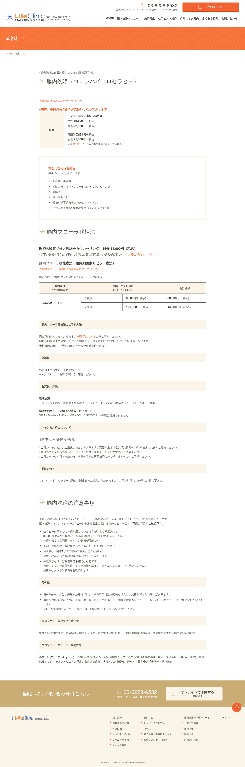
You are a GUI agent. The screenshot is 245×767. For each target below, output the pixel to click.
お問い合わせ (230, 18)
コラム (147, 728)
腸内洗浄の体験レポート (197, 717)
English (226, 717)
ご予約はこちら (214, 7)
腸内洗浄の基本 (120, 723)
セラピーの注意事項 (154, 723)
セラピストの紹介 (121, 734)
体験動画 (117, 728)
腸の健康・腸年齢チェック (158, 734)
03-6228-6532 (163, 5)
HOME (110, 18)
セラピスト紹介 (167, 18)
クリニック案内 (189, 18)
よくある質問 (210, 18)
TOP (237, 707)
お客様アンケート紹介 (155, 739)
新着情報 (189, 734)
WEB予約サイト (78, 144)
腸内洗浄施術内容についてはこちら (63, 101)
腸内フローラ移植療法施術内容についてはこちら (71, 269)
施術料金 (149, 18)
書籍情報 (189, 728)
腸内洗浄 (117, 717)
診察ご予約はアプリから (143, 254)
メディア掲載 (191, 723)
